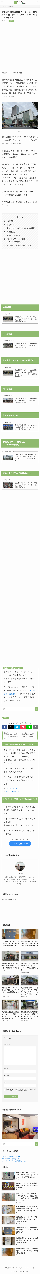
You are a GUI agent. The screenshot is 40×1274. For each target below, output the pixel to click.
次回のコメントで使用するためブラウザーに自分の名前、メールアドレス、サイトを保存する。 (21, 1089)
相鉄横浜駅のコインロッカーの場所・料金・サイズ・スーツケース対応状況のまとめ (26, 400)
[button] (4, 727)
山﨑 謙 (20, 873)
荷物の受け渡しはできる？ (10, 1159)
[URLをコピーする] (35, 727)
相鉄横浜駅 (11, 232)
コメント (7, 1044)
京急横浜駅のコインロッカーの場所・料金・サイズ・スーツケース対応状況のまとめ (26, 345)
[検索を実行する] (36, 709)
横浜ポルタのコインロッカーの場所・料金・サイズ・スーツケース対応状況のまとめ (26, 485)
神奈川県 (11, 21)
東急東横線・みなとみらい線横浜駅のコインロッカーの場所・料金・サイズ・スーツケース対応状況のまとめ (26, 373)
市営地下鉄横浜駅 (14, 235)
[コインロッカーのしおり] (20, 2)
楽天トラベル (11, 788)
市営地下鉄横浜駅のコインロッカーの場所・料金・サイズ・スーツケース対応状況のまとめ (26, 427)
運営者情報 (8, 1268)
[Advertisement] (20, 45)
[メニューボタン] (2, 2)
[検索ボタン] (37, 2)
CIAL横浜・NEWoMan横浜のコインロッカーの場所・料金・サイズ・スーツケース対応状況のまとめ (26, 457)
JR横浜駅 (10, 221)
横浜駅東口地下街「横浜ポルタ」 (20, 245)
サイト (6, 1082)
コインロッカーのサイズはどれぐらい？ (15, 1161)
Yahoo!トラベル (12, 792)
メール (6, 1075)
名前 (6, 1068)
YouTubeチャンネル (30, 1268)
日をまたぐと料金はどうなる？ (12, 1156)
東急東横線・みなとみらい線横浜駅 (21, 228)
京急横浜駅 (11, 225)
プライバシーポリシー (17, 1268)
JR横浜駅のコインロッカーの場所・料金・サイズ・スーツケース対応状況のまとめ (26, 319)
